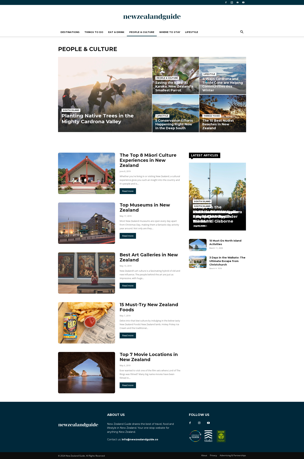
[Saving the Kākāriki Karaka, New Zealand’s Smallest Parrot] (175, 75)
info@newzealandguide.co (140, 439)
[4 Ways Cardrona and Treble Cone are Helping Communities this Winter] (222, 75)
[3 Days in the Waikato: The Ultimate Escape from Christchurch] (198, 262)
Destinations (70, 32)
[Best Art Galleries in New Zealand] (86, 273)
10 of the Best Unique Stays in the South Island (215, 216)
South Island (71, 110)
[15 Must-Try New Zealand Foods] (86, 323)
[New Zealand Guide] (152, 17)
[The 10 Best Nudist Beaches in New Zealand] (222, 113)
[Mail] (237, 2)
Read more (127, 191)
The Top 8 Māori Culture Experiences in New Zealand (148, 160)
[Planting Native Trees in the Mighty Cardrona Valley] (105, 94)
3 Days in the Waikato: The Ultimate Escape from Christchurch (227, 261)
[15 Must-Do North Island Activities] (198, 245)
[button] (242, 32)
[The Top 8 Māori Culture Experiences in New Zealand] (86, 173)
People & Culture (141, 32)
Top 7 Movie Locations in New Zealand (149, 357)
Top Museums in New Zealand (145, 207)
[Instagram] (231, 2)
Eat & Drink (116, 32)
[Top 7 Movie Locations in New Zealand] (86, 372)
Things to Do (93, 32)
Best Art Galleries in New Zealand (149, 257)
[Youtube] (243, 2)
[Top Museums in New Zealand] (86, 223)
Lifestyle (191, 32)
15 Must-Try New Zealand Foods (149, 307)
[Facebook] (226, 2)
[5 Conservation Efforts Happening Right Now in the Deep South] (175, 113)
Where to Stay (169, 32)
